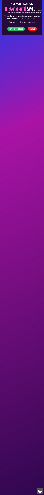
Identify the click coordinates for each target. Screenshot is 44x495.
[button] (40, 491)
